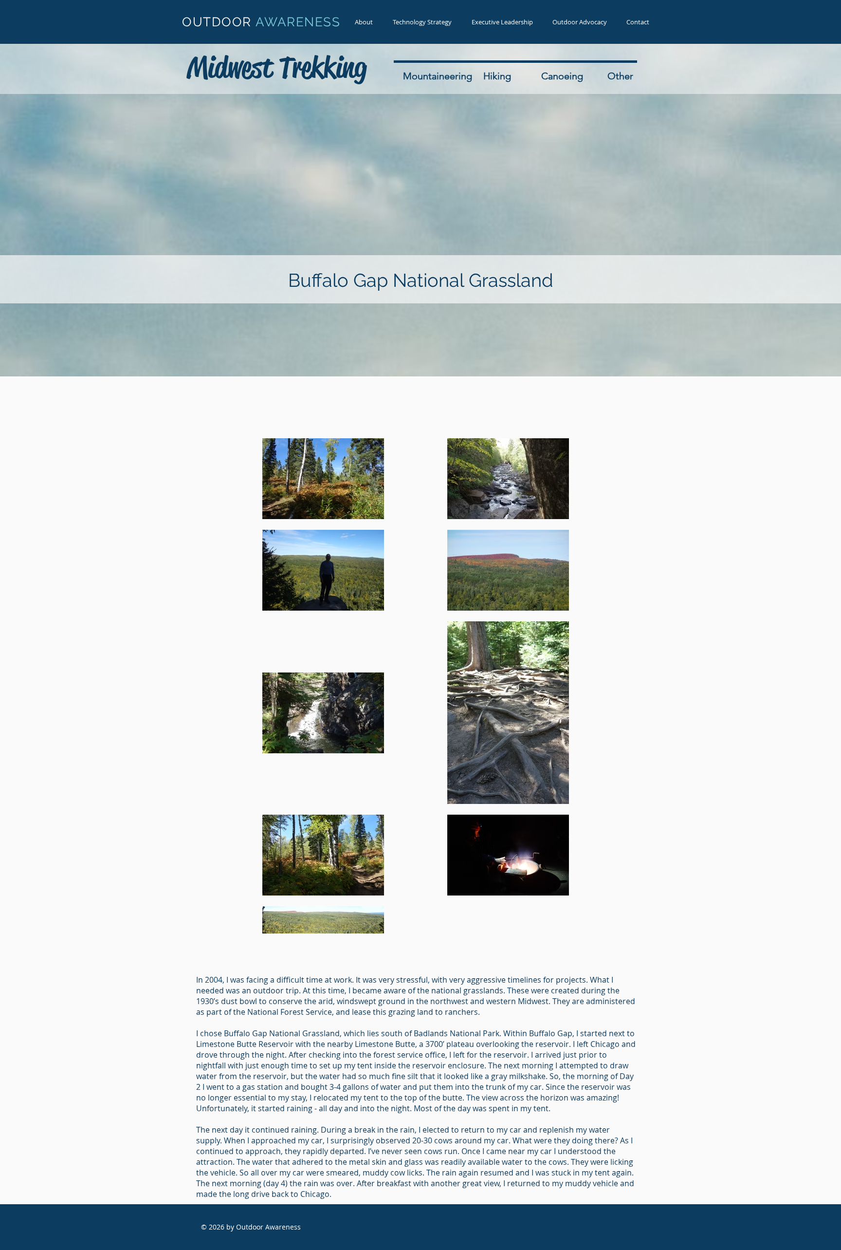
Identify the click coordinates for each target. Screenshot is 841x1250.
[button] (422, 22)
